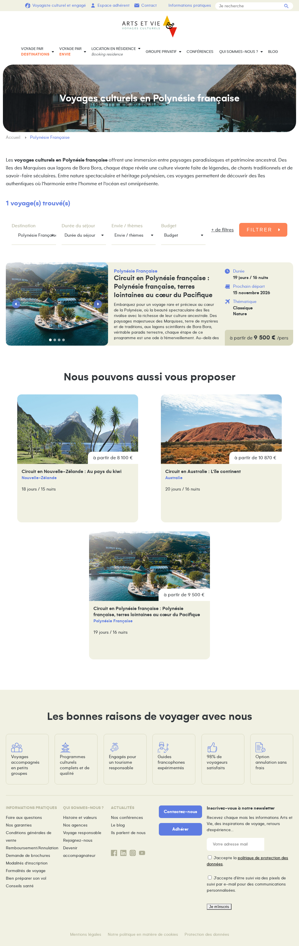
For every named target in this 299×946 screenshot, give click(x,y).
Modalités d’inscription (27, 863)
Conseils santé (20, 886)
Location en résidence (113, 51)
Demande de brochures (28, 855)
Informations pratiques (189, 5)
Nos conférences (127, 817)
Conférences (200, 52)
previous (16, 304)
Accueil (14, 137)
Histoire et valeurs (80, 817)
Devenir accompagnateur (79, 852)
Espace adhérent (114, 5)
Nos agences (75, 825)
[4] (63, 340)
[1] (50, 340)
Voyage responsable (82, 833)
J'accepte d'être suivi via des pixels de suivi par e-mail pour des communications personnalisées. (246, 884)
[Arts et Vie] (149, 26)
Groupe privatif (161, 52)
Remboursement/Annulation (32, 848)
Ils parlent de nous (128, 833)
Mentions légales (85, 934)
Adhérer (180, 829)
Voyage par (35, 51)
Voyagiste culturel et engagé (59, 5)
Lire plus (200, 304)
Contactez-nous (180, 811)
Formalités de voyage (26, 871)
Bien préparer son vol (26, 878)
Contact (149, 5)
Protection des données (207, 934)
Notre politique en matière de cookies (143, 934)
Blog (273, 52)
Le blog (118, 825)
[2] (54, 340)
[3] (59, 340)
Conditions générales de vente (28, 837)
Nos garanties (19, 825)
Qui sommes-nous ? (238, 52)
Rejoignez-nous (78, 840)
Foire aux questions (24, 817)
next (98, 304)
